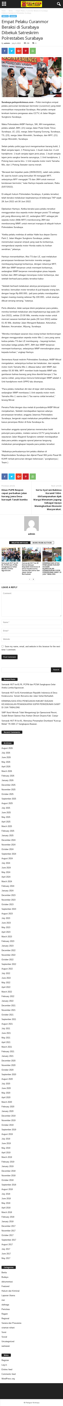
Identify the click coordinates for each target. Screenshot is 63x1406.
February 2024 (8, 886)
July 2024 (6, 863)
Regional (5, 1318)
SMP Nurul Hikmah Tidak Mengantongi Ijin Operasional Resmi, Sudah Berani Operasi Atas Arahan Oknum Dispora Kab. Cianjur (30, 714)
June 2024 (6, 868)
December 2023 (8, 895)
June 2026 (6, 757)
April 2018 (6, 1208)
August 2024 (7, 858)
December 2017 (8, 1226)
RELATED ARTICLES (20, 542)
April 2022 (6, 987)
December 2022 (8, 950)
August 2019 (7, 1134)
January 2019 (7, 1166)
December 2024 (8, 840)
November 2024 (8, 845)
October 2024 (7, 849)
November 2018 (8, 1175)
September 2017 (9, 1240)
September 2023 (9, 909)
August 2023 (7, 913)
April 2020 (6, 1097)
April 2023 (6, 932)
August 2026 (7, 748)
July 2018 (6, 1194)
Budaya (5, 1277)
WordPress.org (8, 1379)
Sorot (4, 1332)
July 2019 (6, 1139)
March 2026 (7, 771)
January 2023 (7, 946)
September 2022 (9, 964)
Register (5, 1360)
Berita (11, 11)
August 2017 (7, 1244)
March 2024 (7, 881)
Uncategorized (8, 1341)
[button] (58, 4)
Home (4, 11)
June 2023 (6, 923)
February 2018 (8, 1217)
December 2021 (8, 1005)
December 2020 (8, 1061)
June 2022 (6, 978)
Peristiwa (6, 1309)
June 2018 (6, 1198)
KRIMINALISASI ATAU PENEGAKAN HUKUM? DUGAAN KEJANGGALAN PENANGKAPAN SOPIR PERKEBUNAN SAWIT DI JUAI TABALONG (52, 568)
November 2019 (8, 1120)
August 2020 (7, 1079)
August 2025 (7, 803)
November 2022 (8, 955)
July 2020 (6, 1083)
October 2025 (7, 794)
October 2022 (7, 959)
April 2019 (6, 1152)
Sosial (4, 1337)
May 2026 (6, 762)
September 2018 (9, 1185)
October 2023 (7, 904)
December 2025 (8, 785)
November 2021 (8, 1010)
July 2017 (6, 1249)
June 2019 (6, 1143)
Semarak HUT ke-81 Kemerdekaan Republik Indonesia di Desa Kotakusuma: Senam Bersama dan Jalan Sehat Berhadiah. (31, 568)
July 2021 (6, 1028)
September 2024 (9, 854)
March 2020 (7, 1102)
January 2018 (7, 1221)
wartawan (6, 1346)
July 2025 (6, 808)
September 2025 (9, 799)
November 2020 (8, 1065)
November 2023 (8, 900)
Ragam (13, 16)
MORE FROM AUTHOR (42, 542)
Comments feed (9, 1374)
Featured (5, 1286)
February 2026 (8, 776)
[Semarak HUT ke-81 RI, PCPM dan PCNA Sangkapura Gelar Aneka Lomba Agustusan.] (11, 554)
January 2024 (7, 890)
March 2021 (7, 1047)
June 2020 (6, 1088)
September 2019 (9, 1129)
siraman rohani (8, 1328)
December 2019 (8, 1116)
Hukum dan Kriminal (10, 1291)
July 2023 (6, 918)
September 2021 (9, 1019)
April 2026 (6, 766)
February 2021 (8, 1051)
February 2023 (8, 941)
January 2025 (7, 835)
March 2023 (7, 936)
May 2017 (6, 1258)
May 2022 (6, 982)
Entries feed (7, 1369)
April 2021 (6, 1042)
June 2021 (6, 1033)
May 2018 (6, 1203)
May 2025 (6, 817)
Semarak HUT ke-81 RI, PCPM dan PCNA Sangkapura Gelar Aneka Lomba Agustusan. (10, 566)
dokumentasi (7, 1282)
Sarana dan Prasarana (11, 1323)
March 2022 (7, 992)
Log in (4, 1365)
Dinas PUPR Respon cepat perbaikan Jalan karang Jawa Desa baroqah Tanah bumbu (15, 494)
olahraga (5, 1305)
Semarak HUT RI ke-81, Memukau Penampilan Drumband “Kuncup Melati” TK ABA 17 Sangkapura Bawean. (31, 722)
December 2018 (8, 1171)
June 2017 (6, 1254)
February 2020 (8, 1106)
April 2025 (6, 822)
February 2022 (8, 996)
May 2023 (6, 927)
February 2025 (8, 831)
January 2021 (7, 1056)
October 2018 (7, 1180)
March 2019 (7, 1157)
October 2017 (7, 1235)
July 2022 (6, 973)
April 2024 (6, 877)
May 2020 (6, 1093)
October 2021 (7, 1015)
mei (3, 1300)
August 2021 (7, 1024)
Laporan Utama (8, 1295)
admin (7, 43)
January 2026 (7, 780)
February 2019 (8, 1162)
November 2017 (8, 1231)
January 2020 (7, 1111)
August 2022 (7, 969)
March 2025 (7, 826)
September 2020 (9, 1074)
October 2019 (7, 1125)
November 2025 (8, 789)
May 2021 (6, 1038)
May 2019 (6, 1148)
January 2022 (7, 1001)
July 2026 (6, 753)
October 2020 (7, 1070)
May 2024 (6, 872)
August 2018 (7, 1189)
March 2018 (7, 1212)
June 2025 (6, 812)
